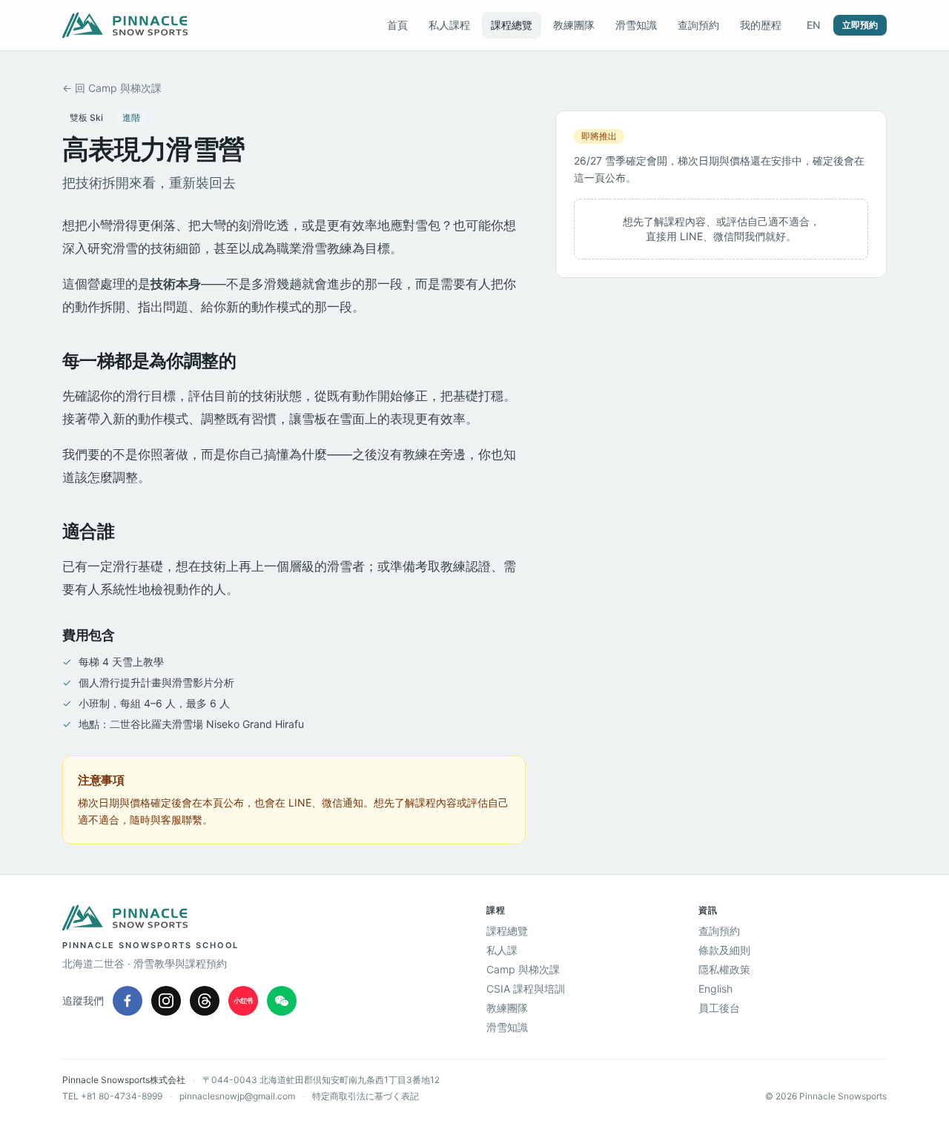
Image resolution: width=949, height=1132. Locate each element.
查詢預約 (698, 25)
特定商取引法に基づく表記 (365, 1096)
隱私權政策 (724, 969)
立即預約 (860, 24)
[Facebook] (127, 1001)
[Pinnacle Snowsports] (125, 25)
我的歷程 (760, 25)
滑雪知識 (636, 25)
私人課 (502, 950)
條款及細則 (724, 950)
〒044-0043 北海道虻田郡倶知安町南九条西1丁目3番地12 (321, 1079)
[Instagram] (166, 1001)
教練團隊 (574, 25)
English (715, 988)
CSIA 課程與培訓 (525, 988)
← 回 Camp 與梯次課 (112, 88)
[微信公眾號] (282, 1001)
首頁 (397, 25)
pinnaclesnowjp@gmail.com (237, 1096)
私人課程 (449, 25)
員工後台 (719, 1008)
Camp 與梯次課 (523, 969)
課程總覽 (511, 25)
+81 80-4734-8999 (121, 1096)
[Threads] (204, 1001)
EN (813, 25)
